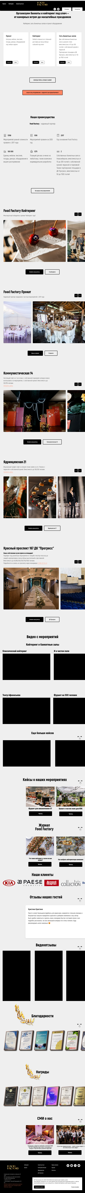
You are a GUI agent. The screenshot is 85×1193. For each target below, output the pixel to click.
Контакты (54, 1170)
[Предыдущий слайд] (76, 214)
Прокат (4, 4)
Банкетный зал (20, 4)
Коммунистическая (42, 1167)
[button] (66, 9)
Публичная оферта (8, 1187)
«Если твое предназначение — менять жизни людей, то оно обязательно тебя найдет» (70, 1146)
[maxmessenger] (58, 9)
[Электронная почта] (79, 1166)
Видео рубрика (55, 1165)
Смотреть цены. (8, 386)
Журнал (53, 1167)
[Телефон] (55, 9)
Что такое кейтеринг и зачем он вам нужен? (40, 859)
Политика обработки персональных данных (13, 1184)
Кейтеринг (11, 4)
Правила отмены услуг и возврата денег (12, 1185)
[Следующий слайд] (80, 214)
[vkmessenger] (71, 1166)
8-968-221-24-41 (42, 563)
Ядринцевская (41, 1170)
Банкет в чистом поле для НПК (70, 808)
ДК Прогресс (40, 1173)
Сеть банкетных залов (67, 36)
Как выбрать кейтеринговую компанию (70, 859)
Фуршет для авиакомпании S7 (40, 808)
